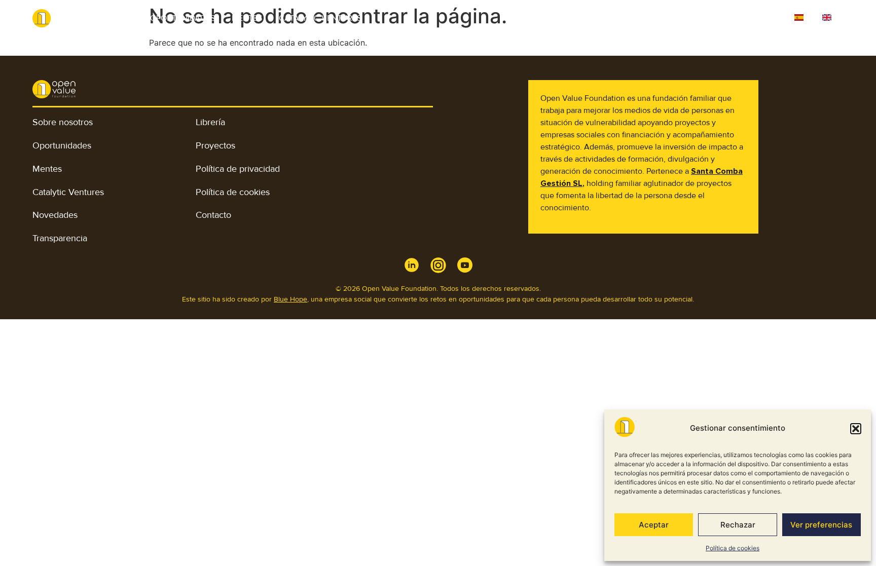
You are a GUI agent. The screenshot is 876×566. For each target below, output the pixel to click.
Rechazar (737, 525)
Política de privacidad (238, 168)
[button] (856, 429)
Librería (210, 122)
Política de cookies (732, 548)
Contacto (213, 214)
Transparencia (752, 18)
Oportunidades (182, 18)
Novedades (677, 18)
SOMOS (106, 18)
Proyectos (215, 145)
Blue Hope (290, 299)
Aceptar (654, 525)
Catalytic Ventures (320, 18)
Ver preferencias (821, 525)
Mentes (247, 18)
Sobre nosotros (62, 122)
